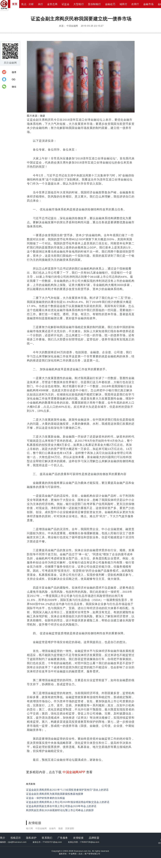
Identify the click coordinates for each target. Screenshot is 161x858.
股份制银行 (94, 4)
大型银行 (78, 4)
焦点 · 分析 (27, 4)
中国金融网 (41, 828)
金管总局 (52, 4)
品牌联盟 (94, 837)
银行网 (29, 828)
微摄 (60, 828)
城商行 (123, 4)
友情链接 (78, 837)
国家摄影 (69, 828)
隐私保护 (31, 837)
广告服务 (63, 837)
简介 (2, 837)
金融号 (52, 828)
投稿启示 (16, 837)
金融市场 (148, 4)
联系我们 (47, 837)
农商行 (135, 4)
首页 (14, 4)
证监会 (65, 4)
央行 (40, 4)
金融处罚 (110, 4)
